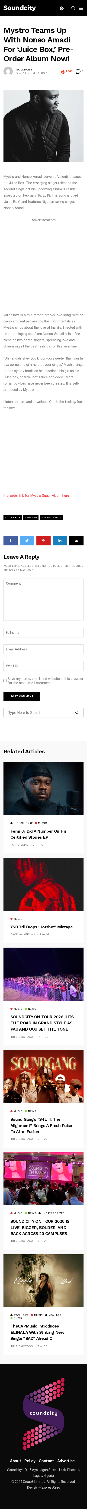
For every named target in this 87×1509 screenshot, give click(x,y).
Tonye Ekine (19, 844)
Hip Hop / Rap (23, 823)
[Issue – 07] (43, 1414)
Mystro (32, 517)
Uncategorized (53, 1213)
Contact (46, 1460)
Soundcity (24, 69)
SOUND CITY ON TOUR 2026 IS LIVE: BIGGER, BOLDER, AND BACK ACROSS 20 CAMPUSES (39, 1227)
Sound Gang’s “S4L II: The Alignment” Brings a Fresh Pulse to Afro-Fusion (41, 1125)
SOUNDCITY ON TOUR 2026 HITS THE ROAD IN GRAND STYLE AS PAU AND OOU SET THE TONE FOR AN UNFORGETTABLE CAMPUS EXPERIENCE (42, 1029)
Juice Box (13, 517)
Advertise (66, 1460)
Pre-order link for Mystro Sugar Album (36, 495)
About (15, 1460)
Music (42, 823)
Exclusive (21, 1315)
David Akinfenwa (22, 934)
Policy (29, 1460)
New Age (54, 1315)
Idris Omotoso (21, 1036)
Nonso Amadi (52, 517)
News (32, 1009)
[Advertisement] (43, 266)
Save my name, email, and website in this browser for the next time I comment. (45, 681)
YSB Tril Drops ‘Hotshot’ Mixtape (41, 926)
